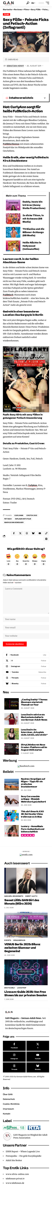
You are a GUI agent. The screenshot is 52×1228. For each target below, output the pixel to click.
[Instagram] (26, 666)
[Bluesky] (26, 683)
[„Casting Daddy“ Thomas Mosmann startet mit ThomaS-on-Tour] (11, 704)
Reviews (18, 9)
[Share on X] (20, 533)
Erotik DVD (32, 515)
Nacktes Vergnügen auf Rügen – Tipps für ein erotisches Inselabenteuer (33, 783)
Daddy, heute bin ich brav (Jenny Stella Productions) (34, 205)
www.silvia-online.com (17, 1174)
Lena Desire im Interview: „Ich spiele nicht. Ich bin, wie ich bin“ (34, 732)
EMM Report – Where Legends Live (23, 1151)
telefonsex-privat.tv (15, 1178)
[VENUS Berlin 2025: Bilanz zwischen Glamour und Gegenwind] (26, 925)
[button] (28, 3)
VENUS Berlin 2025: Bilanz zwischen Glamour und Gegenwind (22, 947)
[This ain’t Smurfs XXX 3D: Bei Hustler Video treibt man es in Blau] (11, 815)
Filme (26, 9)
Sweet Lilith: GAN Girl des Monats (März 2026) (21, 901)
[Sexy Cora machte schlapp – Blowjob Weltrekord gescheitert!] (11, 800)
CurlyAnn (32, 485)
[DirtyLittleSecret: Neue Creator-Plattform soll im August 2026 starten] (11, 749)
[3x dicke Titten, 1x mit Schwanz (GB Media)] (13, 218)
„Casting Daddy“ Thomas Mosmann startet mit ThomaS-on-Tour (34, 702)
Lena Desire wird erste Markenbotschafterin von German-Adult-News (34, 717)
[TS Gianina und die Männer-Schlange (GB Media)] (13, 232)
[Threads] (26, 678)
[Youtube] (26, 672)
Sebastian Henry (15, 65)
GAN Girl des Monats (13, 896)
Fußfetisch (8, 294)
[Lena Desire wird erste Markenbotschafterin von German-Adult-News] (11, 719)
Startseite (7, 9)
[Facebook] (26, 655)
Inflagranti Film (23, 519)
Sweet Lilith (31, 896)
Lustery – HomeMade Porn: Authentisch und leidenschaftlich (32, 829)
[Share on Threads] (27, 533)
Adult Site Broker (14, 1160)
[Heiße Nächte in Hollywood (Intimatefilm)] (13, 246)
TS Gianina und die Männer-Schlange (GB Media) (33, 232)
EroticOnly (9, 988)
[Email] (40, 533)
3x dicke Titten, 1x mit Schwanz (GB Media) (33, 218)
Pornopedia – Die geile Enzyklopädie (23, 1156)
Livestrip (21, 988)
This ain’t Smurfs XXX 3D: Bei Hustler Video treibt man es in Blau (32, 814)
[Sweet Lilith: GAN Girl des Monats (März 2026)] (26, 881)
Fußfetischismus (11, 144)
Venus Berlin (19, 940)
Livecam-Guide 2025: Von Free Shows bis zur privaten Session (25, 993)
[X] (26, 660)
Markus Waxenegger (14, 522)
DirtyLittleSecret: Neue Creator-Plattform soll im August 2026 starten (34, 747)
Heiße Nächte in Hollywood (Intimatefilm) (32, 245)
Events (7, 940)
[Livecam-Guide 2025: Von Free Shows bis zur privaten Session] (26, 972)
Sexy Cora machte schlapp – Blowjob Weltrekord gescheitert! (33, 799)
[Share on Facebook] (14, 533)
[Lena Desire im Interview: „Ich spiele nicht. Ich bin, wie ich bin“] (11, 734)
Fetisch (8, 519)
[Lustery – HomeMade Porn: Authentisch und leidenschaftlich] (11, 831)
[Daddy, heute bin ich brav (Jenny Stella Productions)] (13, 205)
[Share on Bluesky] (33, 533)
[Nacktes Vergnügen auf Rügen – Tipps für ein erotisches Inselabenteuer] (11, 784)
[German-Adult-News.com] (9, 3)
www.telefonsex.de (15, 1183)
